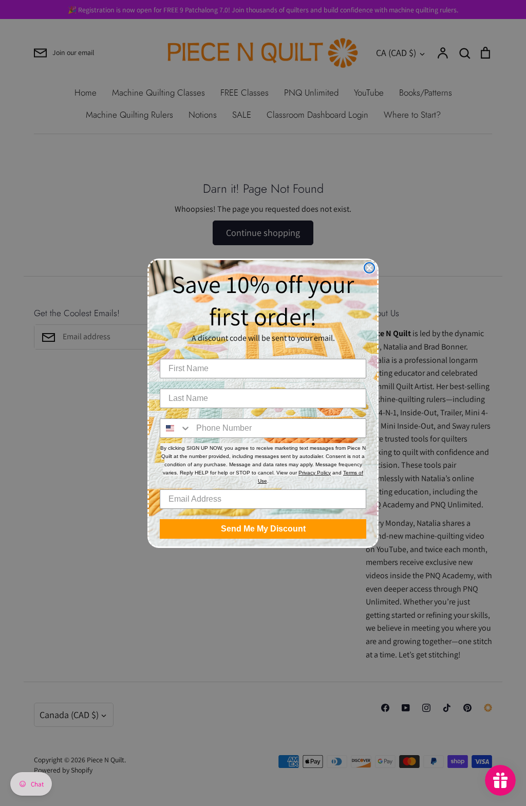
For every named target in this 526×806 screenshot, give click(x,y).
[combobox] (175, 428)
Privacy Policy (314, 472)
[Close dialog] (369, 268)
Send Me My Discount (263, 528)
